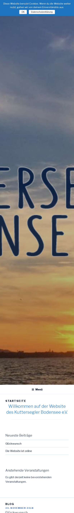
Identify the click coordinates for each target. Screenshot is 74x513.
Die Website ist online (18, 451)
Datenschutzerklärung (42, 12)
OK (23, 12)
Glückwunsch (13, 443)
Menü (39, 389)
